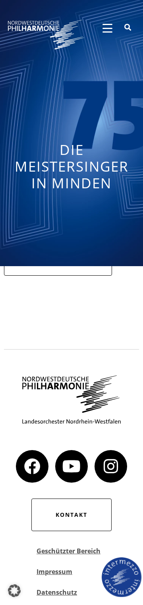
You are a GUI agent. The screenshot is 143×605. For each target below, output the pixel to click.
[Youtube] (71, 466)
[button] (14, 590)
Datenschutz (57, 592)
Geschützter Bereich (68, 551)
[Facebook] (32, 466)
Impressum (54, 571)
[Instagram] (111, 466)
